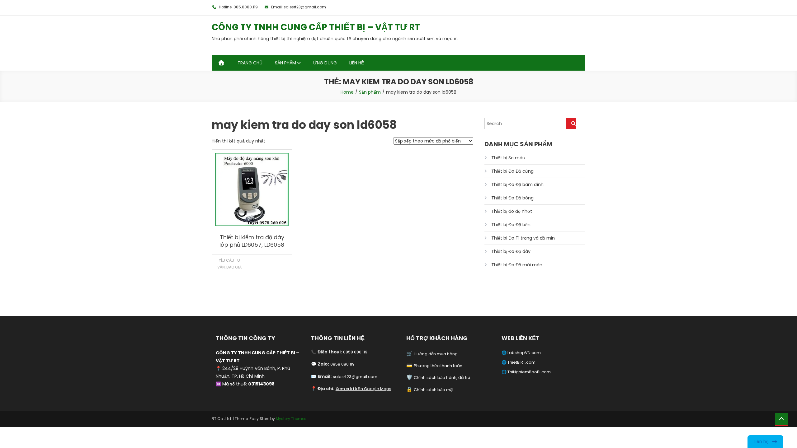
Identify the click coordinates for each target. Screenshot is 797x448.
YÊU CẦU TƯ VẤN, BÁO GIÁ (229, 264)
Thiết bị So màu (508, 158)
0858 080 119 (355, 352)
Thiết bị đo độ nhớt (511, 211)
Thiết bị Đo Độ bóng (512, 198)
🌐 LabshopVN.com (521, 353)
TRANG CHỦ (250, 63)
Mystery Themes (291, 418)
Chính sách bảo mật (434, 390)
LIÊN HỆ (356, 63)
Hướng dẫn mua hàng (436, 354)
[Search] (571, 123)
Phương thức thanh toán (438, 366)
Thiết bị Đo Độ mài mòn (516, 265)
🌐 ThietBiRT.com (518, 362)
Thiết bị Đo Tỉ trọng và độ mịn (523, 238)
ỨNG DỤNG (325, 63)
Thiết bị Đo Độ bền (511, 225)
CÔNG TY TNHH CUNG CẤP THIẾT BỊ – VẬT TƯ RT (316, 27)
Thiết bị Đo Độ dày (511, 251)
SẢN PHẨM (285, 63)
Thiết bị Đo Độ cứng (512, 171)
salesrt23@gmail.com (355, 377)
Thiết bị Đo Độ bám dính (517, 184)
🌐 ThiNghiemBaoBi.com (526, 372)
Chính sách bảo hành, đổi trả (442, 377)
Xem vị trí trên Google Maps (363, 389)
